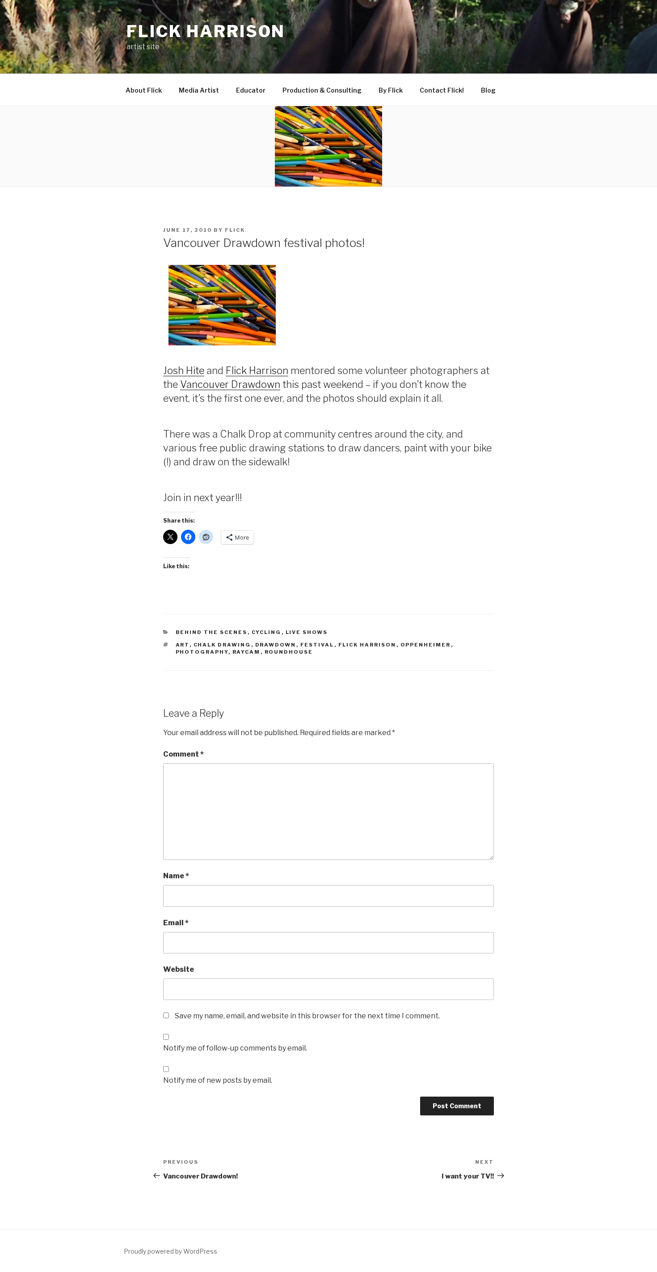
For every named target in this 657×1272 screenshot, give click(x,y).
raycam (246, 652)
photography (202, 652)
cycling (267, 632)
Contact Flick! (442, 90)
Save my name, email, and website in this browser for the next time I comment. (307, 1016)
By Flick (391, 90)
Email (176, 923)
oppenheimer (425, 645)
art (183, 645)
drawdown (275, 645)
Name (176, 876)
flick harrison (367, 645)
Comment (183, 754)
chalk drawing (222, 645)
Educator (250, 90)
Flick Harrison (205, 31)
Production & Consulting (322, 90)
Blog (488, 90)
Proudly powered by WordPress (170, 1251)
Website (178, 969)
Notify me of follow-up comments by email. (235, 1048)
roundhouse (289, 652)
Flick (235, 230)
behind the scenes (212, 632)
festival (317, 645)
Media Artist (199, 90)
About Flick (144, 90)
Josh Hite (183, 370)
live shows (307, 632)
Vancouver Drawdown (230, 384)
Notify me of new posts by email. (217, 1080)
